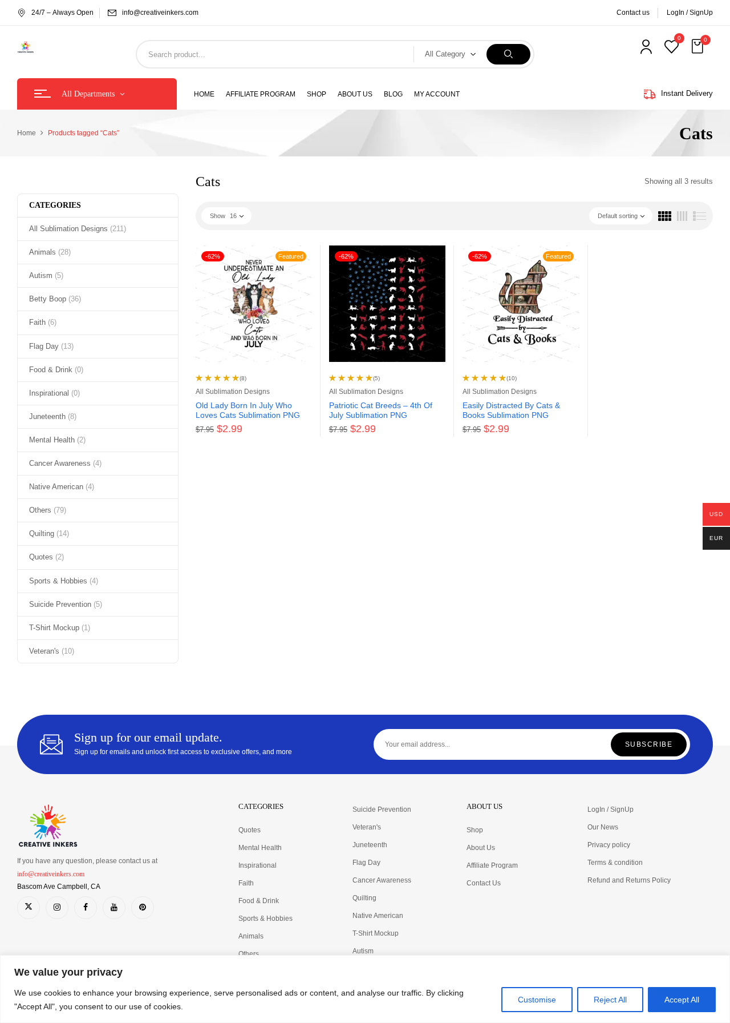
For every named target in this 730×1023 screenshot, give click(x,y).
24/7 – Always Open (62, 13)
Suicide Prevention (65, 604)
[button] (698, 46)
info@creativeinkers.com (160, 13)
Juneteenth (52, 416)
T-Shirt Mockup (59, 627)
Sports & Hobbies (63, 581)
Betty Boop (55, 299)
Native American (61, 486)
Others (47, 510)
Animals (50, 252)
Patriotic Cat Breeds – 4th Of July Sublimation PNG (380, 410)
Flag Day (51, 346)
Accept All (681, 999)
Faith (42, 322)
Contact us (633, 13)
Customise (537, 999)
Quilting (49, 533)
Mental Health (57, 440)
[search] (508, 54)
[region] (365, 989)
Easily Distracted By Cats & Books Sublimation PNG (511, 410)
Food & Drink (56, 369)
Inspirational (54, 393)
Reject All (610, 999)
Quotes (46, 557)
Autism (46, 275)
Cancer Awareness (65, 463)
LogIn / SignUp (690, 13)
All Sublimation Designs (77, 228)
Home (26, 133)
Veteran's (51, 651)
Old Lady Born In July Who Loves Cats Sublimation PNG (248, 410)
